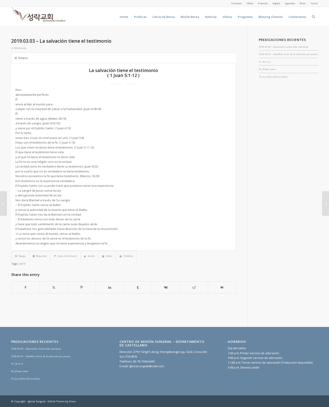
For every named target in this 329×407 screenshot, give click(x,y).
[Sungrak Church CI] (39, 17)
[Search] (313, 17)
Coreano (236, 3)
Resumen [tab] (41, 256)
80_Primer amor (267, 69)
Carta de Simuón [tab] (67, 256)
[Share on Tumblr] (138, 287)
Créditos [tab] (128, 256)
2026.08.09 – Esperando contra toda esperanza (283, 46)
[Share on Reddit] (194, 287)
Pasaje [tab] (22, 256)
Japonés (290, 3)
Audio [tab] (91, 256)
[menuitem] (236, 3)
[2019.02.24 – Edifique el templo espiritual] (3, 203)
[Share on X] (53, 287)
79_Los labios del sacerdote (273, 76)
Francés (263, 3)
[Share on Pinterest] (82, 287)
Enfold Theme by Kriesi (62, 401)
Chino (249, 3)
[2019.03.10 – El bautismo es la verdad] (325, 203)
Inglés (276, 3)
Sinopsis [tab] (23, 57)
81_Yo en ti (264, 61)
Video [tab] (109, 256)
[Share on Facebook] (25, 287)
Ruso (303, 3)
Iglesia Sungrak (36, 401)
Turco (314, 3)
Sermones (20, 48)
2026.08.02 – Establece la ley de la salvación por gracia (288, 54)
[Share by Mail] (222, 287)
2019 (22, 263)
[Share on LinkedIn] (110, 287)
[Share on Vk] (166, 287)
